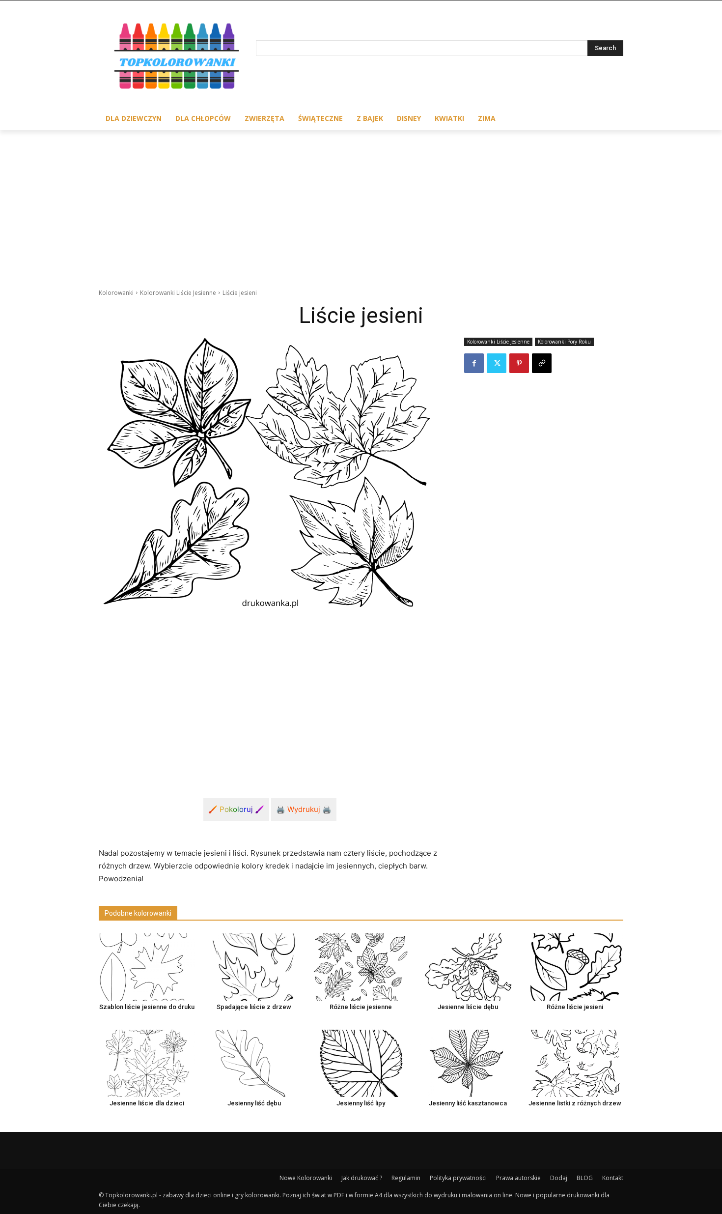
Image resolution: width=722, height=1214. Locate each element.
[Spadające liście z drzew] (254, 967)
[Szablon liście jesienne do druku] (147, 967)
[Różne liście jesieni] (575, 967)
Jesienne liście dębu (468, 1007)
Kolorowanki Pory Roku (564, 341)
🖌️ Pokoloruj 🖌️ (236, 809)
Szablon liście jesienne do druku (146, 1007)
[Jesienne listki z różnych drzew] (575, 1063)
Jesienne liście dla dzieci (147, 1103)
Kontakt (612, 1178)
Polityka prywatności (458, 1178)
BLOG (585, 1178)
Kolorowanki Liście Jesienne (178, 293)
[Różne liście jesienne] (361, 967)
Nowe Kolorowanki (305, 1178)
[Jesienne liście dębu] (468, 967)
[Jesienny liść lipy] (361, 1063)
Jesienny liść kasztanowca (468, 1103)
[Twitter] (496, 363)
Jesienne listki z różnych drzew (574, 1103)
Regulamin (405, 1178)
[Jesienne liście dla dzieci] (147, 1063)
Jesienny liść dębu (254, 1103)
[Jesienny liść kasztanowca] (468, 1063)
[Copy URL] (542, 363)
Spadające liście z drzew (254, 1007)
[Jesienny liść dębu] (254, 1063)
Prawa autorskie (518, 1178)
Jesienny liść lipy (360, 1103)
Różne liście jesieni (575, 1007)
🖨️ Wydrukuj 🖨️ (304, 809)
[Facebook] (474, 363)
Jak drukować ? (361, 1178)
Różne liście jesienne (361, 1007)
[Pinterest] (519, 363)
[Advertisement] (361, 204)
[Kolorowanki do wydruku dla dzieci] (177, 58)
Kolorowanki (116, 293)
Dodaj (558, 1178)
